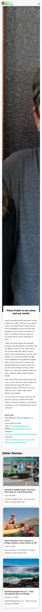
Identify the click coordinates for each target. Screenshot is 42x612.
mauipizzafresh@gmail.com (19, 426)
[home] (6, 4)
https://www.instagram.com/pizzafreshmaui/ (21, 434)
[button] (39, 3)
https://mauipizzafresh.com (21, 429)
